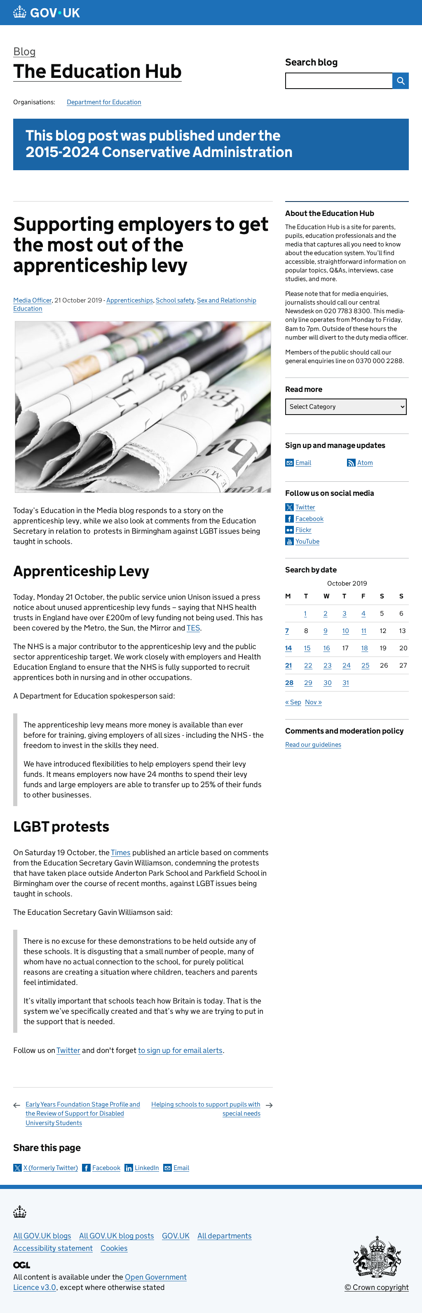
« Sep (293, 702)
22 (308, 665)
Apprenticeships (129, 300)
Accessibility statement (53, 1248)
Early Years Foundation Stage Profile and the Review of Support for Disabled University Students (83, 1113)
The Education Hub (97, 71)
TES (193, 628)
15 (307, 648)
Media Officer (32, 300)
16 (327, 648)
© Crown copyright (377, 1287)
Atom (365, 463)
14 (288, 648)
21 (288, 665)
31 (345, 683)
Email (181, 1168)
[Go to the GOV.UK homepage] (46, 12)
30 (328, 683)
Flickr (303, 530)
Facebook (106, 1168)
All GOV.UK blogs (42, 1235)
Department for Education (104, 102)
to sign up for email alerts (180, 1050)
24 (346, 665)
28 (289, 683)
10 (345, 631)
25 (365, 665)
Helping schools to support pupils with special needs (205, 1108)
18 (364, 648)
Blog (24, 51)
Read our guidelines (313, 744)
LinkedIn (147, 1168)
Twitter (68, 1050)
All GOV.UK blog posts (116, 1235)
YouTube (307, 541)
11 (363, 631)
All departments (224, 1235)
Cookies (114, 1248)
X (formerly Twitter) (50, 1168)
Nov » (313, 702)
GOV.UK (176, 1235)
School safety (175, 300)
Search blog (311, 62)
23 (328, 665)
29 (308, 683)
